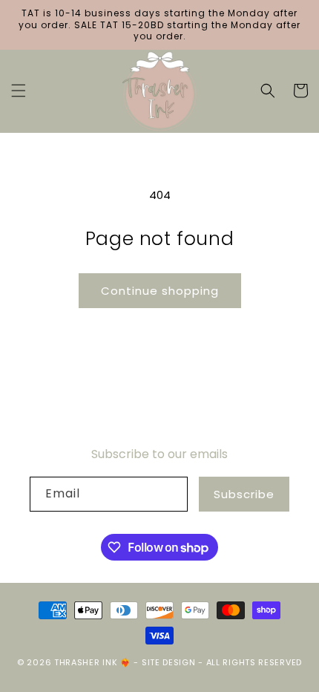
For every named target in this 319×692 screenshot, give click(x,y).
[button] (18, 90)
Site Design (169, 662)
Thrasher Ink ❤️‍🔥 (92, 662)
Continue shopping (160, 290)
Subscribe (244, 494)
